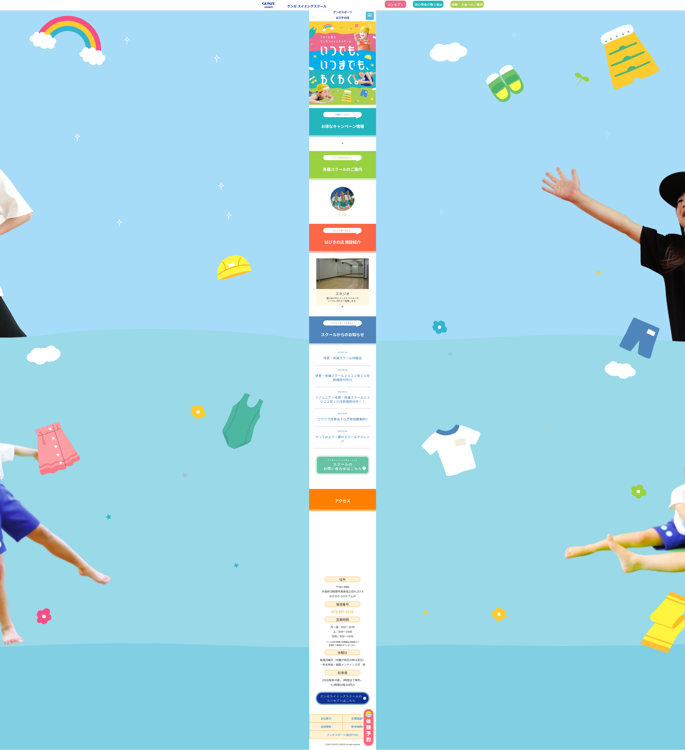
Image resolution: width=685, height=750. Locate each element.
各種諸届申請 (359, 718)
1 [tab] (342, 143)
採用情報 (326, 726)
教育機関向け (359, 726)
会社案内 (326, 718)
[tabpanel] (342, 282)
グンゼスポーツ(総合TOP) (342, 735)
